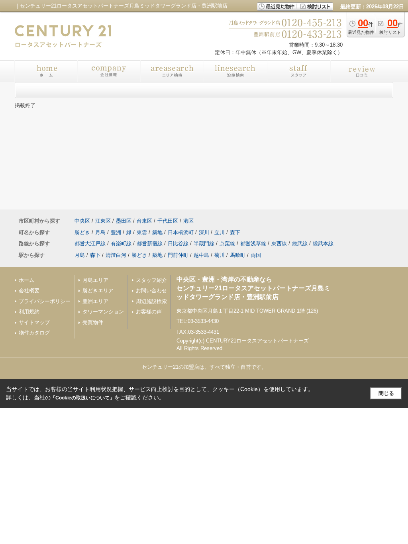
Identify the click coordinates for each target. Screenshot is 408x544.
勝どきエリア (98, 291)
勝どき (82, 232)
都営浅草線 (253, 244)
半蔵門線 (204, 244)
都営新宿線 (150, 244)
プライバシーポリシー (45, 301)
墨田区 (123, 221)
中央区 (82, 221)
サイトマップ (34, 322)
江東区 (103, 221)
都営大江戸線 (90, 244)
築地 (157, 232)
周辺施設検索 (151, 301)
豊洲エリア (95, 301)
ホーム (26, 280)
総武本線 (323, 244)
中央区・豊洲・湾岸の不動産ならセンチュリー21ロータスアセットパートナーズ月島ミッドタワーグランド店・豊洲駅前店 (253, 288)
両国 (256, 255)
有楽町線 (121, 244)
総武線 (300, 244)
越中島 (201, 255)
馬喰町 (237, 255)
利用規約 (29, 312)
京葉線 (227, 244)
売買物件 (92, 322)
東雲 (142, 232)
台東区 (144, 221)
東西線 (279, 244)
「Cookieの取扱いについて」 (82, 398)
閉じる (386, 393)
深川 (204, 232)
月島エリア (95, 280)
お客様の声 (149, 312)
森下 (235, 232)
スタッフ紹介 (151, 280)
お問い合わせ (151, 291)
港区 (188, 221)
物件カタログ (34, 333)
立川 (219, 232)
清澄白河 (116, 255)
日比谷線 (178, 244)
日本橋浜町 (181, 232)
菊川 (219, 255)
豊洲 (116, 232)
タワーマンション (103, 312)
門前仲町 (178, 255)
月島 (100, 232)
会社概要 (29, 291)
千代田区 (167, 221)
